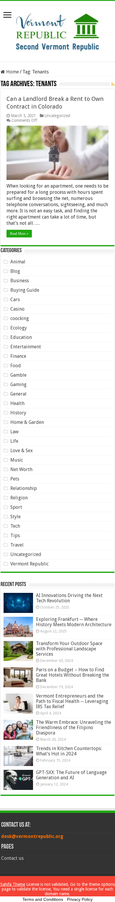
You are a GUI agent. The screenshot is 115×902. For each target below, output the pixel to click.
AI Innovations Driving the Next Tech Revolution (69, 598)
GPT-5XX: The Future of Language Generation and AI (71, 775)
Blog (15, 271)
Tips (15, 535)
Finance (18, 356)
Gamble (18, 375)
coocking (19, 318)
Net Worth (21, 469)
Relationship (23, 488)
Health (17, 403)
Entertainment (25, 347)
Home (12, 72)
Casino (17, 309)
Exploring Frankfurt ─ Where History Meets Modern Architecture (73, 621)
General (18, 394)
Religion (19, 498)
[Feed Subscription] (112, 84)
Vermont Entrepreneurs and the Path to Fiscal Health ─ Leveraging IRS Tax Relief (72, 701)
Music (16, 460)
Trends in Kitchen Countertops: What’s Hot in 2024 (69, 751)
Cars (15, 299)
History (18, 413)
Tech (15, 526)
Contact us (12, 858)
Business (19, 280)
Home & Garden (27, 422)
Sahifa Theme (12, 884)
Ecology (18, 328)
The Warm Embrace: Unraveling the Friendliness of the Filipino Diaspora (73, 727)
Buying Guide (24, 290)
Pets (14, 479)
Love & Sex (21, 450)
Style (15, 516)
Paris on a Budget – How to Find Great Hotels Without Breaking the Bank (72, 675)
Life (14, 441)
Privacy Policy (80, 899)
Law (14, 431)
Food (15, 365)
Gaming (18, 384)
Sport (16, 507)
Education (21, 337)
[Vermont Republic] (57, 30)
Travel (17, 545)
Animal (17, 262)
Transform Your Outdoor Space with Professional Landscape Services (69, 649)
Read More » (19, 234)
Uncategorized (57, 115)
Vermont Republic (29, 564)
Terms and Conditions (42, 899)
